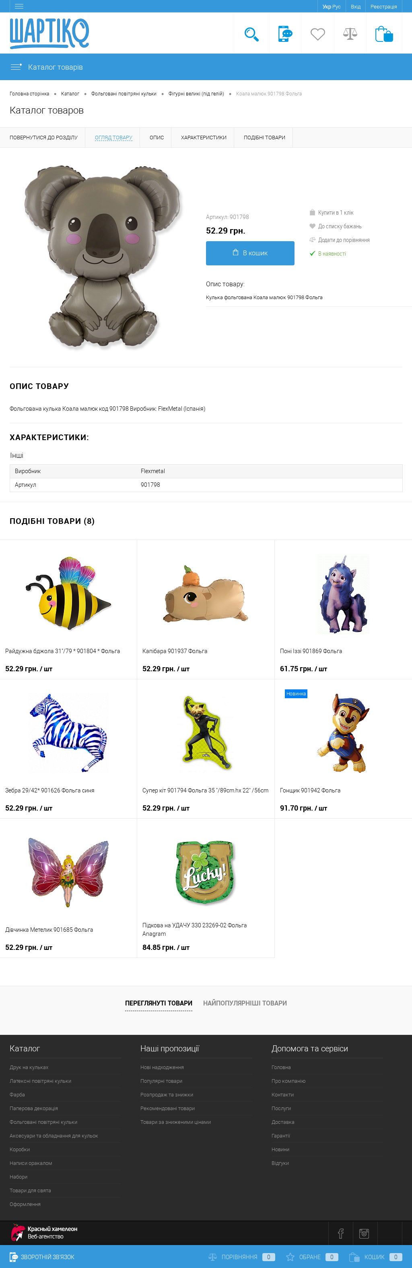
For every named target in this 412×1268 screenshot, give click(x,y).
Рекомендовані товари (167, 1108)
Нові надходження (162, 1067)
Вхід (355, 7)
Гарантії (281, 1136)
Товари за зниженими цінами (175, 1122)
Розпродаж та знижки (166, 1095)
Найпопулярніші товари (245, 1003)
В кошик (255, 253)
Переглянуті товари (158, 1003)
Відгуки (280, 1163)
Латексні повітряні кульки (40, 1081)
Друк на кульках (29, 1067)
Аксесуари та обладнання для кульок (54, 1136)
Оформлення (25, 1204)
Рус (336, 7)
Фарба (17, 1095)
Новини (280, 1149)
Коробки (20, 1149)
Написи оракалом (31, 1163)
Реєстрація (384, 7)
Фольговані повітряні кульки (43, 1122)
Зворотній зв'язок (47, 1257)
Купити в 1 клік (336, 212)
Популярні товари (161, 1081)
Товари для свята (30, 1190)
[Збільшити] (103, 257)
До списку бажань (340, 226)
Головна (281, 1067)
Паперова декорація (34, 1108)
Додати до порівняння (344, 240)
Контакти (283, 1095)
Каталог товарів (55, 67)
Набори (18, 1177)
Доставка (283, 1122)
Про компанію (289, 1081)
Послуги (281, 1108)
